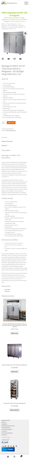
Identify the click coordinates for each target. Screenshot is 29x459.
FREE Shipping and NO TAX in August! (14, 14)
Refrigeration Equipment (12, 24)
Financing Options (6, 427)
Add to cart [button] (14, 333)
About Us (4, 422)
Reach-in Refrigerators (13, 25)
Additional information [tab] (7, 141)
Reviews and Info (6, 420)
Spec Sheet (7, 289)
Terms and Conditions (7, 429)
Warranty (7, 291)
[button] (25, 33)
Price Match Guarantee (7, 433)
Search (14, 456)
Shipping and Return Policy (8, 425)
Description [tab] (4, 137)
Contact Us (4, 431)
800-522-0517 (6, 440)
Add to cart (11, 122)
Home (4, 24)
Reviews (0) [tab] (4, 145)
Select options (14, 410)
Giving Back (4, 424)
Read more (14, 371)
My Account (4, 434)
